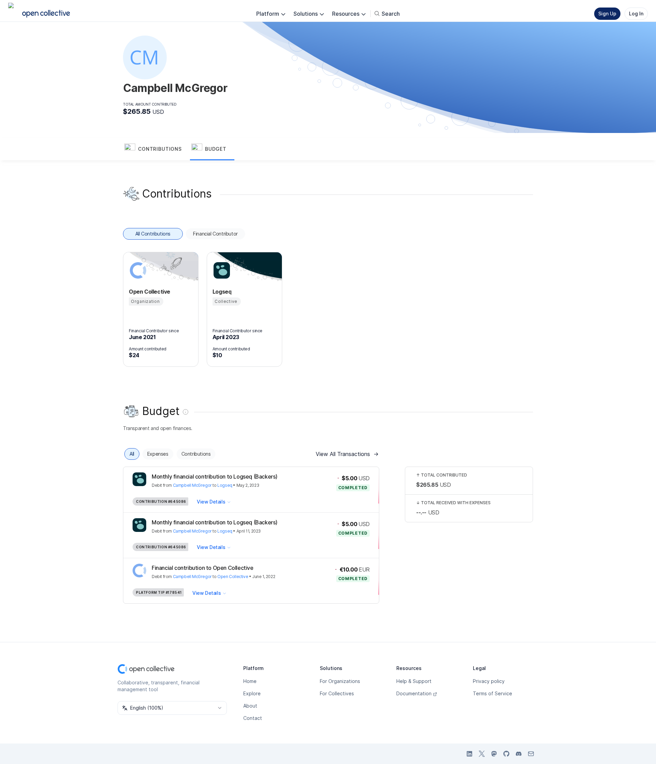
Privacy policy (489, 681)
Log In (636, 13)
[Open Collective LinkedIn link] (469, 754)
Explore (252, 693)
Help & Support (414, 681)
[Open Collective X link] (482, 754)
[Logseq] (221, 270)
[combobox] (172, 708)
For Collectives (337, 693)
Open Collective (232, 576)
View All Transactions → (347, 454)
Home (250, 681)
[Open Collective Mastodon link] (494, 754)
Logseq (224, 485)
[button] (156, 149)
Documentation (414, 693)
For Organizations (340, 681)
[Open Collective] (137, 270)
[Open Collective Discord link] (518, 754)
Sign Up (607, 13)
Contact (252, 718)
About (250, 706)
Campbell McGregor (192, 485)
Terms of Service (492, 693)
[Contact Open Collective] (531, 754)
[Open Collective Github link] (506, 754)
